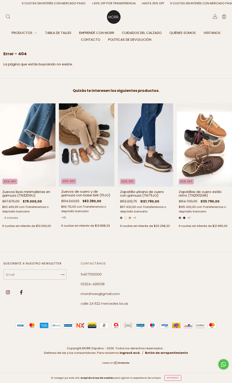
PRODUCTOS (22, 32)
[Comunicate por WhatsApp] (223, 364)
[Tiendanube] (116, 363)
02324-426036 (93, 284)
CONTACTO (90, 39)
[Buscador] (8, 17)
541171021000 (91, 274)
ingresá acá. (130, 353)
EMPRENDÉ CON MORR (96, 32)
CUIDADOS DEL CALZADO (142, 32)
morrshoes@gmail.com (100, 293)
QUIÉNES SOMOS (182, 32)
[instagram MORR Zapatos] (8, 292)
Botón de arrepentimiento (166, 353)
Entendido (173, 378)
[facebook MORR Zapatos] (21, 292)
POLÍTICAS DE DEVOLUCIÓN (129, 39)
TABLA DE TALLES (58, 32)
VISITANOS (211, 32)
